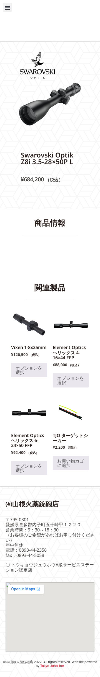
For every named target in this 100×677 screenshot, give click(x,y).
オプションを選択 (29, 370)
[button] (7, 7)
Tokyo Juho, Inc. (52, 666)
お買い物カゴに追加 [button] (70, 463)
